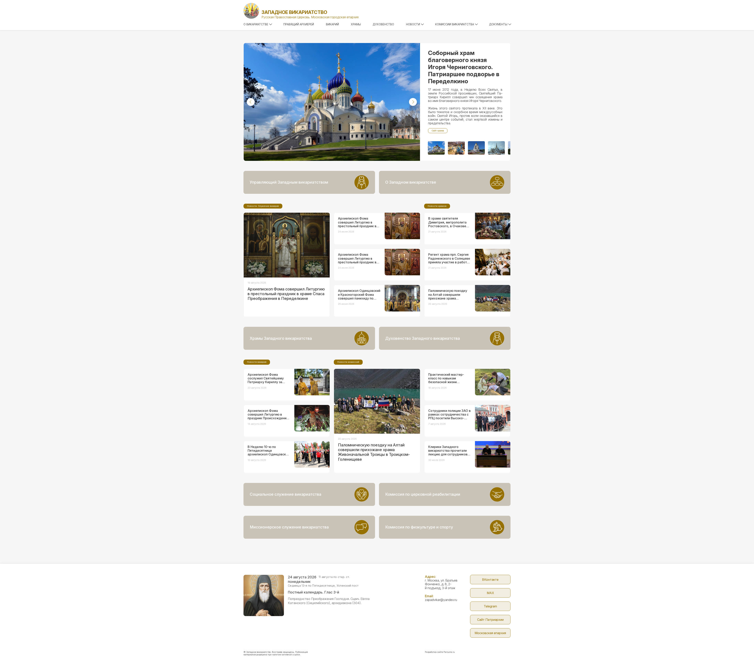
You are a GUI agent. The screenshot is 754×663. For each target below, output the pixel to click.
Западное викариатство (294, 12)
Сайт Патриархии (490, 620)
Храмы (356, 24)
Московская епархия (490, 633)
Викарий (332, 24)
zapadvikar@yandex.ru (441, 600)
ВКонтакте (490, 579)
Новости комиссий (348, 362)
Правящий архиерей (298, 24)
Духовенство (383, 24)
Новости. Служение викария (263, 206)
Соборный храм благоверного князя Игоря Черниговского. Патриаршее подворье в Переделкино (463, 67)
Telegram (490, 606)
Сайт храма (438, 130)
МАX (490, 593)
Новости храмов (437, 206)
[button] (251, 102)
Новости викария (256, 362)
